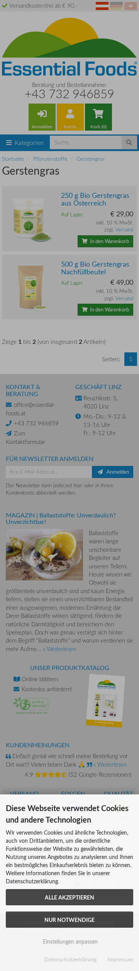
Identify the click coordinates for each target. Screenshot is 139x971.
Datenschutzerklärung (70, 959)
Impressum (120, 959)
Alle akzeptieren (69, 897)
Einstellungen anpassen (69, 941)
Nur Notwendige (69, 919)
